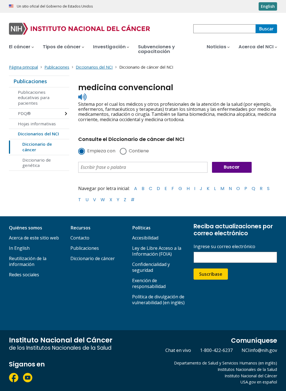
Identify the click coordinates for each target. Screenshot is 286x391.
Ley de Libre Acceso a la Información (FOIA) (156, 251)
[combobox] (224, 28)
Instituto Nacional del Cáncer (251, 375)
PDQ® (24, 113)
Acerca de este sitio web (34, 238)
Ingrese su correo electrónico (224, 247)
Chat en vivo (178, 350)
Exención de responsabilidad (149, 283)
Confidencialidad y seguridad (151, 267)
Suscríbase (210, 274)
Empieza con (101, 151)
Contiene (139, 151)
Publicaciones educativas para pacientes (33, 97)
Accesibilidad (145, 238)
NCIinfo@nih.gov (259, 350)
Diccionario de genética (36, 162)
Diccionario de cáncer (37, 146)
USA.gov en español (258, 382)
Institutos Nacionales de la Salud (247, 369)
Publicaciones (30, 81)
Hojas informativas (37, 123)
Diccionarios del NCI (38, 133)
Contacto (79, 238)
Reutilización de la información (27, 261)
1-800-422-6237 (216, 350)
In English (19, 248)
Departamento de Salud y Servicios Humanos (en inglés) (225, 363)
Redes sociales (24, 275)
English (268, 6)
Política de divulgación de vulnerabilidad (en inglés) (158, 300)
